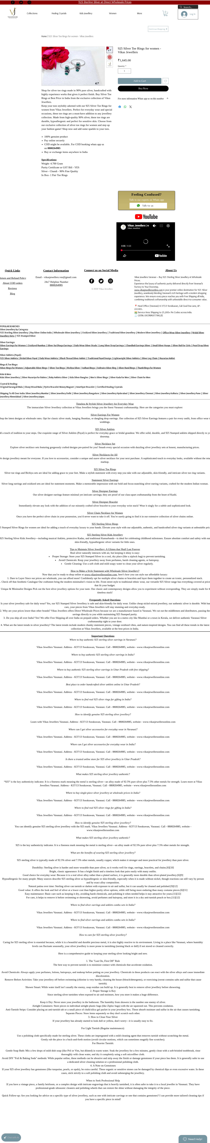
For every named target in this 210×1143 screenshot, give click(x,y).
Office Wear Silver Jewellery (177, 332)
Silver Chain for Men (140, 377)
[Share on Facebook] (119, 107)
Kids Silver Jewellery (10, 377)
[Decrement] (120, 71)
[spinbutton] (124, 71)
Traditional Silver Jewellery (122, 332)
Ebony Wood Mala (33, 387)
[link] (165, 13)
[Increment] (129, 71)
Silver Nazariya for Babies (34, 377)
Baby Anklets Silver (58, 377)
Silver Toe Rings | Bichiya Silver (65, 367)
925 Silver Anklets (105, 429)
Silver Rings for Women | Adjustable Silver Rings (23, 367)
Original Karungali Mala (11, 387)
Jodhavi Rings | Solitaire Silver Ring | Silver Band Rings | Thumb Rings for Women (121, 367)
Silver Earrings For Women (105, 414)
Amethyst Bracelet (85, 387)
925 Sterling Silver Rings (105, 523)
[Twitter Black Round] (21, 2)
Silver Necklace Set (105, 443)
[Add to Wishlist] (166, 81)
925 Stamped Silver (26, 336)
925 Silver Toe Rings (105, 469)
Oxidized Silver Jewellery (94, 332)
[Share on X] (130, 107)
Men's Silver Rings (99, 377)
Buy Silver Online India (41, 332)
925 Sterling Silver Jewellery (14, 332)
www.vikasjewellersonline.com (148, 290)
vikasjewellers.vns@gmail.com (60, 277)
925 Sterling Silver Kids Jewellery (105, 534)
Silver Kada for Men (119, 377)
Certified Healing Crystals (110, 387)
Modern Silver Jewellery (149, 332)
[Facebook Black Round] (13, 2)
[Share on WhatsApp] (125, 107)
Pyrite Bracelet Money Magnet (59, 387)
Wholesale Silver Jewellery (67, 332)
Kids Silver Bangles (79, 377)
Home (44, 36)
